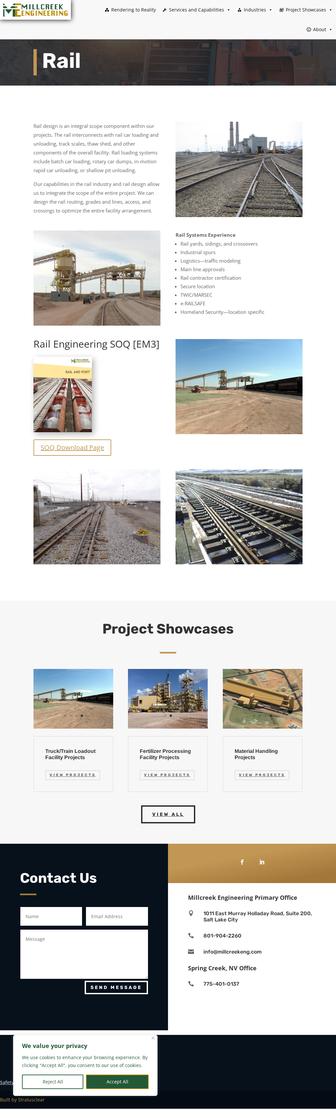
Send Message (116, 987)
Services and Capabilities (196, 10)
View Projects (73, 775)
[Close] (153, 1038)
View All (168, 814)
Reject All (53, 1082)
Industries (255, 10)
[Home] (35, 10)
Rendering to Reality (133, 10)
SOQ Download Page (72, 447)
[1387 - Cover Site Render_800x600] (263, 727)
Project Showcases (306, 10)
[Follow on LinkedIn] (261, 862)
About (319, 29)
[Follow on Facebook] (242, 862)
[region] (85, 1065)
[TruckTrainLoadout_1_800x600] (73, 727)
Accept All (117, 1082)
